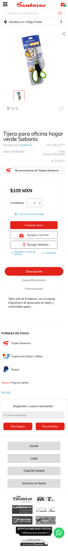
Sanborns (26, 145)
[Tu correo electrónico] (34, 417)
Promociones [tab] (34, 289)
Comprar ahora (34, 225)
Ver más (5, 392)
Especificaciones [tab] (34, 280)
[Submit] (60, 13)
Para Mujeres (18, 426)
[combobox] (34, 13)
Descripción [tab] (34, 271)
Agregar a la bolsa (38, 234)
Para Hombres (50, 426)
